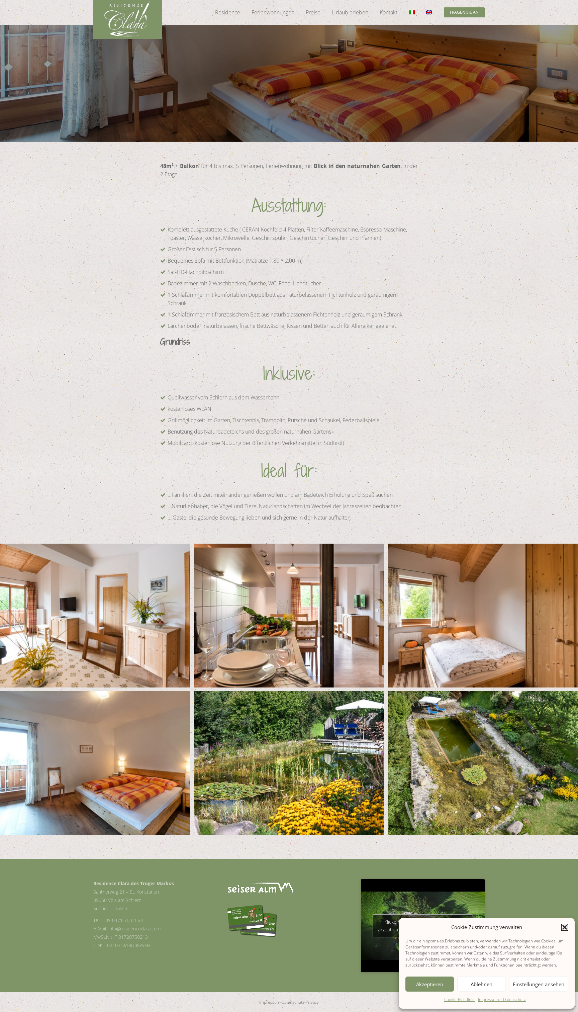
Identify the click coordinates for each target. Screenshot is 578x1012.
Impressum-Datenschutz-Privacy (289, 1002)
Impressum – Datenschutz (502, 999)
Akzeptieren (429, 984)
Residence (227, 12)
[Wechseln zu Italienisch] (411, 12)
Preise (313, 12)
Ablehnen (481, 984)
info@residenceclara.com (134, 928)
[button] (564, 927)
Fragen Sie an (464, 12)
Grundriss (175, 341)
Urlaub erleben (350, 12)
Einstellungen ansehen (538, 984)
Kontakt (388, 12)
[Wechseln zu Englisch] (429, 12)
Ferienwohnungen (273, 12)
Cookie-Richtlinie (459, 999)
